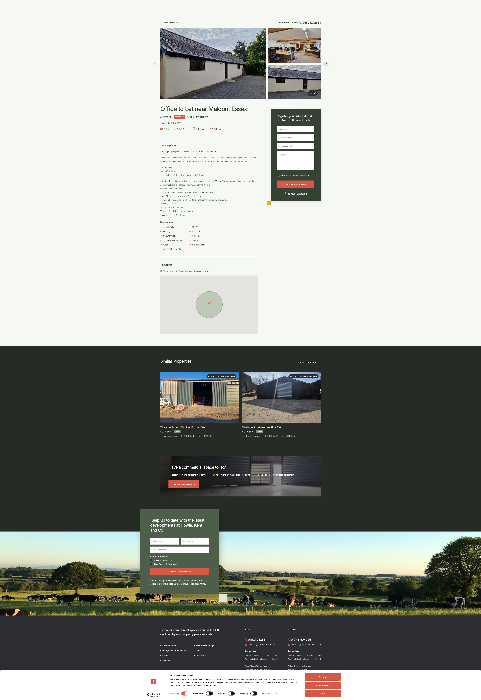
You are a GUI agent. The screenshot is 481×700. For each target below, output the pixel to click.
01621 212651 (295, 194)
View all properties (308, 362)
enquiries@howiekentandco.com (263, 644)
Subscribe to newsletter (179, 571)
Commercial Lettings (163, 560)
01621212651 (310, 22)
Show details (267, 693)
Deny (323, 693)
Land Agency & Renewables (166, 564)
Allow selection (323, 685)
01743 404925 (301, 639)
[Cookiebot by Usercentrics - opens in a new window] (153, 695)
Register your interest (295, 184)
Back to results (171, 22)
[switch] (209, 693)
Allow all (323, 677)
